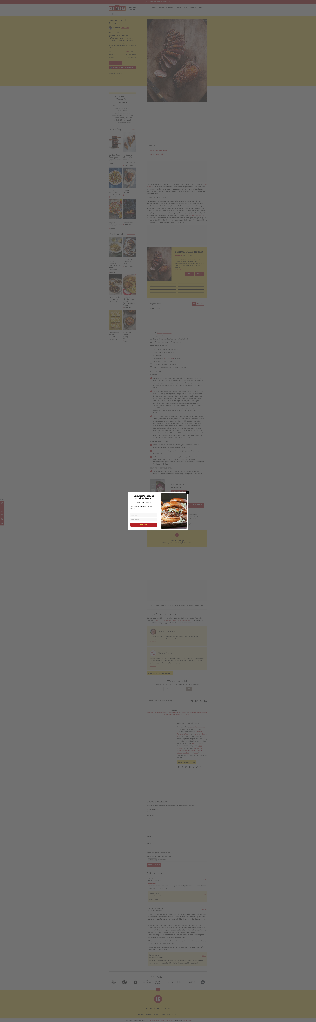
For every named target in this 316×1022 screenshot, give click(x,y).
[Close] (187, 492)
